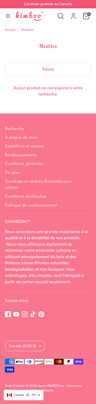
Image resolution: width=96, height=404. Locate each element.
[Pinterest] (41, 314)
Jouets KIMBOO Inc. (51, 386)
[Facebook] (8, 314)
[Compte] (73, 14)
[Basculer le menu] (8, 16)
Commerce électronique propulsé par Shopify (43, 388)
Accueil (10, 30)
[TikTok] (33, 314)
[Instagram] (25, 314)
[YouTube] (16, 314)
